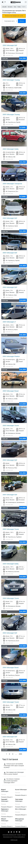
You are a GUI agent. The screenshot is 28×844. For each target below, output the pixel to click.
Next (25, 34)
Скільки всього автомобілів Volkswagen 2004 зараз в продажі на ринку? (14, 765)
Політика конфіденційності (19, 836)
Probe (19, 6)
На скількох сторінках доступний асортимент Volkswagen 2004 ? (12, 780)
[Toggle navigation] (26, 2)
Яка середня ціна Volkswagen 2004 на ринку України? (14, 773)
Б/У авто (10, 6)
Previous (3, 34)
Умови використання (7, 836)
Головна (19, 834)
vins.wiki (4, 6)
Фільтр (22, 21)
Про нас (23, 834)
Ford (15, 6)
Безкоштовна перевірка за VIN (9, 834)
